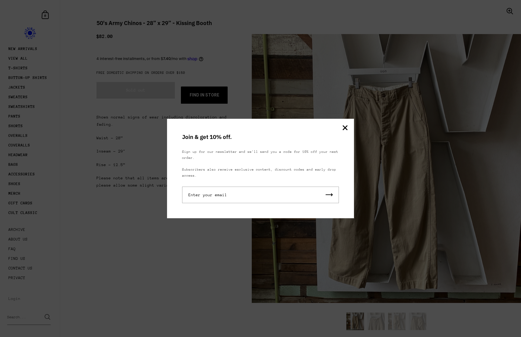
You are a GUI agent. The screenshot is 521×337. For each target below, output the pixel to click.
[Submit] (329, 195)
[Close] (345, 128)
